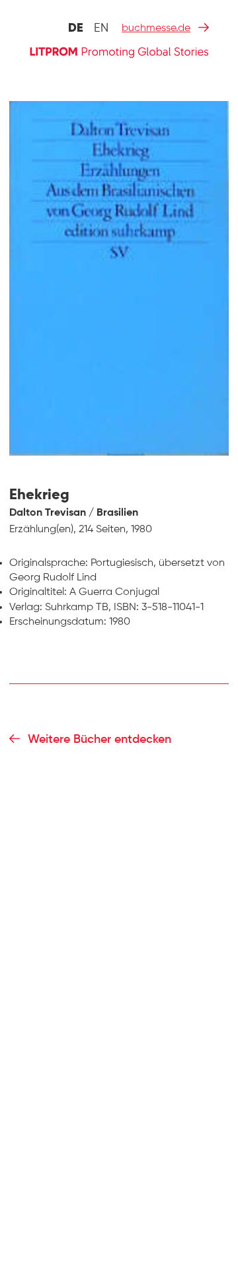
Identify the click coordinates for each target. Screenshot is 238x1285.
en (101, 28)
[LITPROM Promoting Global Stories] (119, 51)
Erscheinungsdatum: (57, 622)
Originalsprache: (48, 563)
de (75, 28)
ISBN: (126, 607)
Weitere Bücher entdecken (99, 740)
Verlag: (25, 607)
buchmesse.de (156, 28)
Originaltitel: (38, 592)
